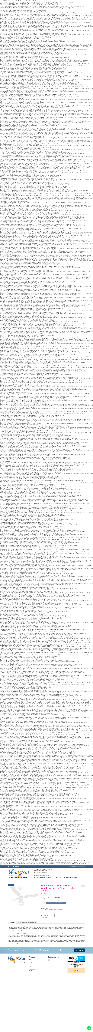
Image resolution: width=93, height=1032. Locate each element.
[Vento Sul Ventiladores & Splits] (18, 873)
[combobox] (55, 897)
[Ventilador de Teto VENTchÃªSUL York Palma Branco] (82, 886)
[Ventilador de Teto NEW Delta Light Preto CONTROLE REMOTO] (84, 886)
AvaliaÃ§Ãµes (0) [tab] (32, 922)
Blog (30, 959)
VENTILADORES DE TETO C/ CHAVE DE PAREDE (53, 909)
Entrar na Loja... (79, 950)
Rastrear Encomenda (33, 969)
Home (30, 965)
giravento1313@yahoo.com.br (42, 875)
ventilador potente (74, 911)
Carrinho (31, 961)
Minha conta (31, 967)
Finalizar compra (32, 963)
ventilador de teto (60, 911)
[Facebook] (49, 960)
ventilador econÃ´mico (66, 911)
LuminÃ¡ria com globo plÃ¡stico (48, 911)
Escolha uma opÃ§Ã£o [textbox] (54, 897)
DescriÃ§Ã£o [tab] (12, 922)
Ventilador (55, 911)
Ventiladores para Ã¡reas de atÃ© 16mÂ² (69, 909)
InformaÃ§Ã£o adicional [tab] (21, 922)
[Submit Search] (70, 866)
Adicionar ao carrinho (56, 903)
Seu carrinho (18, 866)
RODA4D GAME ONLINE (13, 926)
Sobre (30, 970)
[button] (89, 1028)
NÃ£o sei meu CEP (44, 917)
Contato (30, 962)
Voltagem (44, 898)
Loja (30, 966)
